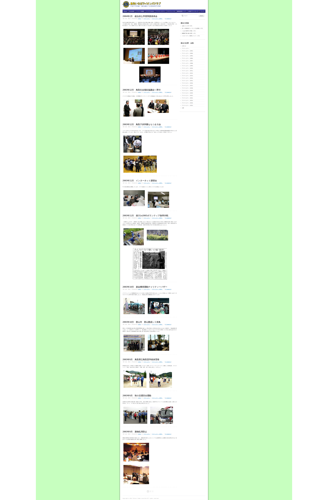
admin (139, 18)
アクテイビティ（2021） (188, 95)
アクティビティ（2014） (188, 78)
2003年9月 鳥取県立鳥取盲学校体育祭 (141, 359)
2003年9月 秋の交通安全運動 (137, 395)
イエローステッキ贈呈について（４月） (191, 35)
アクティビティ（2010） (188, 68)
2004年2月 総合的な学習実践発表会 (140, 16)
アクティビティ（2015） (188, 80)
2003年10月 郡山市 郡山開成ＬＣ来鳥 (141, 322)
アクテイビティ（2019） (188, 90)
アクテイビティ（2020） (188, 93)
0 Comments (168, 18)
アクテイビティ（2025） (188, 105)
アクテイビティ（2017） (188, 85)
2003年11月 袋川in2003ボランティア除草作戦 (145, 215)
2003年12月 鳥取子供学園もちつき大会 (142, 124)
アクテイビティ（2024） (188, 103)
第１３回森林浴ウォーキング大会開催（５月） (192, 28)
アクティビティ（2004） (188, 53)
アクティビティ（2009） (188, 65)
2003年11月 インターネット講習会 (140, 180)
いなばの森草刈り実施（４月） (189, 30)
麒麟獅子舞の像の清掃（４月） (189, 33)
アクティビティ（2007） (188, 60)
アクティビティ (147, 18)
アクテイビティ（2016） (188, 83)
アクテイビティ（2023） (188, 100)
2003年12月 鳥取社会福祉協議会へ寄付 (142, 90)
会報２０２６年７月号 (187, 26)
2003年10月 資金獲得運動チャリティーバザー (145, 287)
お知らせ (184, 46)
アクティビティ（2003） (157, 18)
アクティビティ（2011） (188, 70)
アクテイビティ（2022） (188, 98)
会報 (183, 108)
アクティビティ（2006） (188, 58)
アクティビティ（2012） (188, 73)
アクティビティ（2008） (188, 63)
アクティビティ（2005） (188, 55)
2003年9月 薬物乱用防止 (135, 431)
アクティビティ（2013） (188, 75)
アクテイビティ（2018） (188, 88)
